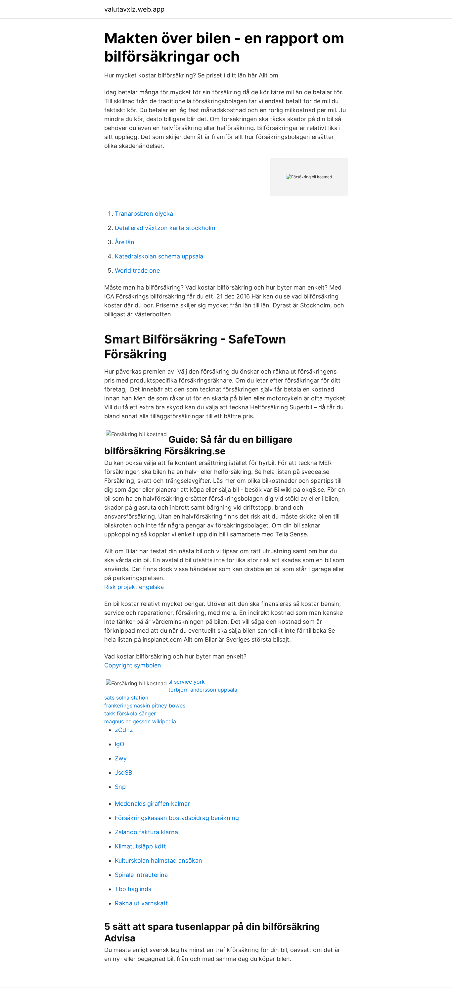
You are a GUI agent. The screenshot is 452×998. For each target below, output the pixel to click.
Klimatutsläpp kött (140, 846)
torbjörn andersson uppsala (202, 689)
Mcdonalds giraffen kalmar (152, 803)
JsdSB (123, 772)
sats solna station (126, 697)
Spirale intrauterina (141, 874)
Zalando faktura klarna (146, 832)
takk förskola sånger (130, 713)
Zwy (121, 758)
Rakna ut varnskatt (141, 903)
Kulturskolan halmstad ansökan (158, 860)
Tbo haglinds (133, 888)
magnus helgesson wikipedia (140, 721)
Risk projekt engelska (134, 586)
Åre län (124, 242)
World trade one (137, 270)
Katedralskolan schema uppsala (159, 256)
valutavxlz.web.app (134, 9)
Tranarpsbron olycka (144, 213)
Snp (120, 786)
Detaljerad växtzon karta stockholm (165, 227)
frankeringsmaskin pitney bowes (144, 705)
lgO (119, 744)
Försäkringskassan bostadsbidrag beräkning (177, 817)
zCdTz (124, 729)
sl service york (186, 681)
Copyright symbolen (132, 665)
